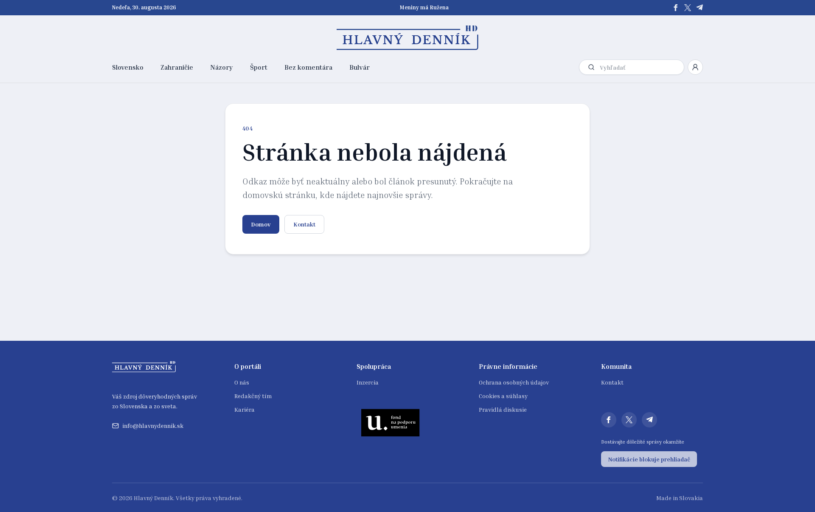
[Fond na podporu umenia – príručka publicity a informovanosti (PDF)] (390, 422)
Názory (221, 67)
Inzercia (368, 382)
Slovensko (127, 67)
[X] (687, 7)
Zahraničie (176, 67)
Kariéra (244, 409)
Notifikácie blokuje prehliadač (649, 459)
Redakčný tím (253, 395)
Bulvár (359, 67)
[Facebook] (675, 7)
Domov (261, 224)
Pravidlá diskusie (503, 409)
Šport (258, 67)
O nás (241, 382)
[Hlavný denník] (408, 37)
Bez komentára (308, 67)
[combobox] (640, 67)
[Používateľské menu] (695, 67)
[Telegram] (699, 7)
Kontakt (304, 224)
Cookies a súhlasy (503, 395)
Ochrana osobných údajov (514, 382)
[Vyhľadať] (591, 67)
